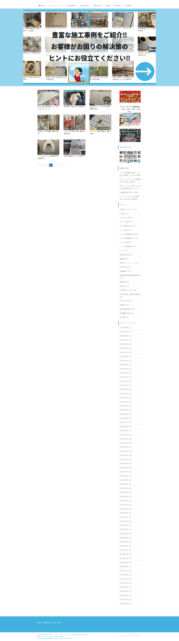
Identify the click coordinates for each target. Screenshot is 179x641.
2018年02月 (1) (126, 570)
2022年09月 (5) (126, 463)
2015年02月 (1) (126, 595)
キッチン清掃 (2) (126, 222)
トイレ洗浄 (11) (125, 230)
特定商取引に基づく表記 (52, 623)
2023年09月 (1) (126, 414)
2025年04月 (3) (126, 369)
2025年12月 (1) (126, 352)
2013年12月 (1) (126, 599)
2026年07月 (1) (126, 332)
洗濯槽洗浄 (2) (125, 271)
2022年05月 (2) (126, 480)
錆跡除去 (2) (124, 305)
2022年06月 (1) (126, 476)
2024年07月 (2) (126, 402)
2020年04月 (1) (126, 538)
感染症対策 (84, 5)
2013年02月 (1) (126, 603)
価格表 (108, 5)
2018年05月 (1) (126, 566)
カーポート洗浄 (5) (127, 217)
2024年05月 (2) (126, 410)
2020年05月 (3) (126, 533)
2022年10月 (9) (126, 459)
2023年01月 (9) (126, 447)
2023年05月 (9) (126, 430)
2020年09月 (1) (126, 525)
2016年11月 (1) (125, 587)
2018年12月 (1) (126, 562)
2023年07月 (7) (126, 422)
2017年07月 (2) (126, 579)
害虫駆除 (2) (124, 259)
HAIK (140, 636)
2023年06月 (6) (126, 426)
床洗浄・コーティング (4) (129, 263)
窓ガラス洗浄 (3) (126, 301)
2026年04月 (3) (126, 340)
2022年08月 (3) (126, 467)
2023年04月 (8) (126, 435)
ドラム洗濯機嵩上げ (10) (129, 238)
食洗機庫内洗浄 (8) (127, 313)
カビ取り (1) (124, 213)
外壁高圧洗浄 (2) (126, 255)
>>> (62, 165)
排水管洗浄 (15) (125, 267)
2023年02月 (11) (126, 443)
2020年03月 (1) (126, 542)
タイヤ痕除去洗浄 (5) (127, 226)
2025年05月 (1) (126, 364)
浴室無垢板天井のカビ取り (129, 192)
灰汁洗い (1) (124, 286)
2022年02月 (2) (126, 488)
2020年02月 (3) (126, 546)
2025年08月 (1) (126, 356)
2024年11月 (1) (125, 385)
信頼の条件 (97, 5)
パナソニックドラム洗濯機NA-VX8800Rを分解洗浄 (129, 198)
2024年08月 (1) (126, 397)
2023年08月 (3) (126, 418)
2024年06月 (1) (126, 406)
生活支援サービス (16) (128, 290)
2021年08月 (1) (126, 500)
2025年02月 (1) (126, 377)
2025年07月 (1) (126, 360)
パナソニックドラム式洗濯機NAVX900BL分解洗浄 (130, 180)
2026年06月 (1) (126, 336)
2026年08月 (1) (126, 327)
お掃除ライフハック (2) (128, 209)
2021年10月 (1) (126, 492)
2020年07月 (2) (126, 529)
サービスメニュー (55, 5)
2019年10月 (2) (126, 554)
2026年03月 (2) (126, 344)
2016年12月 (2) (126, 583)
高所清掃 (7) (124, 317)
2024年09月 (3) (126, 393)
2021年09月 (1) (126, 496)
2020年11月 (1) (125, 521)
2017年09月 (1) (126, 575)
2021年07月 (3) (126, 505)
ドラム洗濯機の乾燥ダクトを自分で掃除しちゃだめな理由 (130, 174)
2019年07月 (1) (126, 558)
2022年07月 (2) (126, 472)
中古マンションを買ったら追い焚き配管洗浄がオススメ (130, 187)
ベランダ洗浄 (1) (126, 242)
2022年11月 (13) (126, 455)
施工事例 (117, 5)
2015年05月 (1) (126, 591)
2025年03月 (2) (126, 373)
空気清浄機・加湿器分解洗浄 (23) (130, 295)
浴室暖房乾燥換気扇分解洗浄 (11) (130, 276)
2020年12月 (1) (126, 517)
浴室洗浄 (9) (124, 282)
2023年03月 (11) (126, 439)
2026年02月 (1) (126, 348)
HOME (42, 5)
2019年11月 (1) (125, 550)
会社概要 (128, 5)
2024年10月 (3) (126, 389)
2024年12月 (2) (126, 381)
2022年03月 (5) (126, 484)
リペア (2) (123, 250)
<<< (39, 165)
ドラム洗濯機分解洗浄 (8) (129, 234)
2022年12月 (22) (126, 451)
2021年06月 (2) (126, 509)
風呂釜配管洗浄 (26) (127, 309)
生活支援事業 (71, 5)
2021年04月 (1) (126, 513)
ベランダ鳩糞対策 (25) (128, 246)
